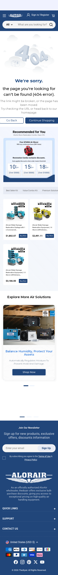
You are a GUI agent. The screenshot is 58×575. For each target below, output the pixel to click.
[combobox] (29, 24)
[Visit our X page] (36, 562)
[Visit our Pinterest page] (29, 562)
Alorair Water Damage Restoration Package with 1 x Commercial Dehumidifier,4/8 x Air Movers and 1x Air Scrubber (15, 227)
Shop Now (29, 372)
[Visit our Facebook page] (16, 562)
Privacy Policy (30, 459)
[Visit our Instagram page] (22, 562)
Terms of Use (44, 456)
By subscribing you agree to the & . (31, 458)
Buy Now (23, 236)
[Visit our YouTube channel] (42, 562)
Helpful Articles (26, 405)
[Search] (51, 25)
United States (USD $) (22, 542)
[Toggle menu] (4, 16)
